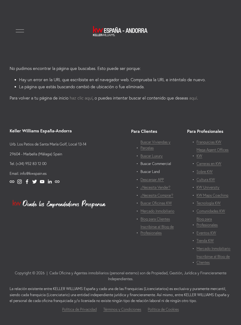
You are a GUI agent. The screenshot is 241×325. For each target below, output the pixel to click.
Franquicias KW (209, 142)
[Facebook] (27, 181)
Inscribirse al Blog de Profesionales (157, 229)
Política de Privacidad (79, 309)
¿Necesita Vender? (155, 187)
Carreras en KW (209, 163)
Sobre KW (205, 171)
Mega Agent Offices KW (213, 152)
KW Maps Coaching (212, 195)
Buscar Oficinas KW (156, 203)
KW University (208, 187)
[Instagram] (19, 181)
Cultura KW (206, 179)
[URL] (12, 181)
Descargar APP (152, 179)
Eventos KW (206, 232)
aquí (193, 98)
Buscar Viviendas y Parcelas (155, 145)
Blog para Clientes (155, 219)
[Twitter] (34, 181)
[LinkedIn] (49, 181)
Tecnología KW (209, 203)
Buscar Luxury (152, 155)
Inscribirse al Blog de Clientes (213, 259)
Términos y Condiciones (122, 309)
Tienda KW (205, 240)
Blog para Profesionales (207, 222)
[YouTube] (42, 181)
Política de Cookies (163, 309)
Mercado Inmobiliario (213, 248)
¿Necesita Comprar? (157, 195)
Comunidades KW (211, 211)
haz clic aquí (81, 98)
